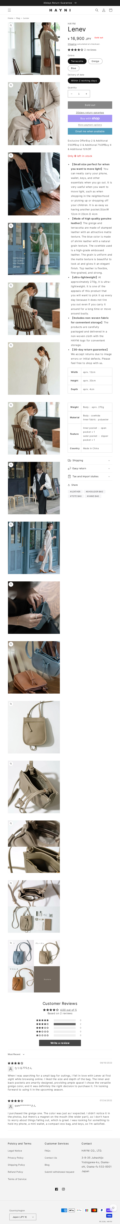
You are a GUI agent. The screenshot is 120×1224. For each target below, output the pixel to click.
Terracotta (77, 61)
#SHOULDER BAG (94, 491)
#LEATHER (75, 491)
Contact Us (51, 1157)
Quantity (72, 87)
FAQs (47, 1150)
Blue (73, 68)
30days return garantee (90, 112)
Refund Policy (15, 1172)
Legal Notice (15, 1150)
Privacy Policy (15, 1157)
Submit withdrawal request (59, 1172)
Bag (18, 18)
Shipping (72, 44)
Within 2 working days (84, 80)
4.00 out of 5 (68, 1009)
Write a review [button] (60, 1043)
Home (10, 18)
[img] (15, 1063)
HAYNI (109, 1221)
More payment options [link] (90, 124)
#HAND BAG (93, 496)
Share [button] (74, 485)
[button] (9, 10)
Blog (47, 1164)
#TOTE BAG (76, 496)
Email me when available (90, 131)
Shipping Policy (16, 1164)
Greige (95, 61)
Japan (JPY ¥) (20, 1217)
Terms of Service (17, 1179)
